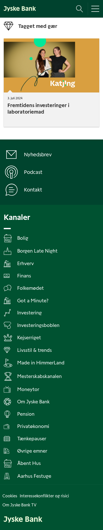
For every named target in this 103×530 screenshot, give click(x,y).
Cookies (9, 496)
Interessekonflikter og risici (44, 496)
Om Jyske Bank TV (19, 505)
